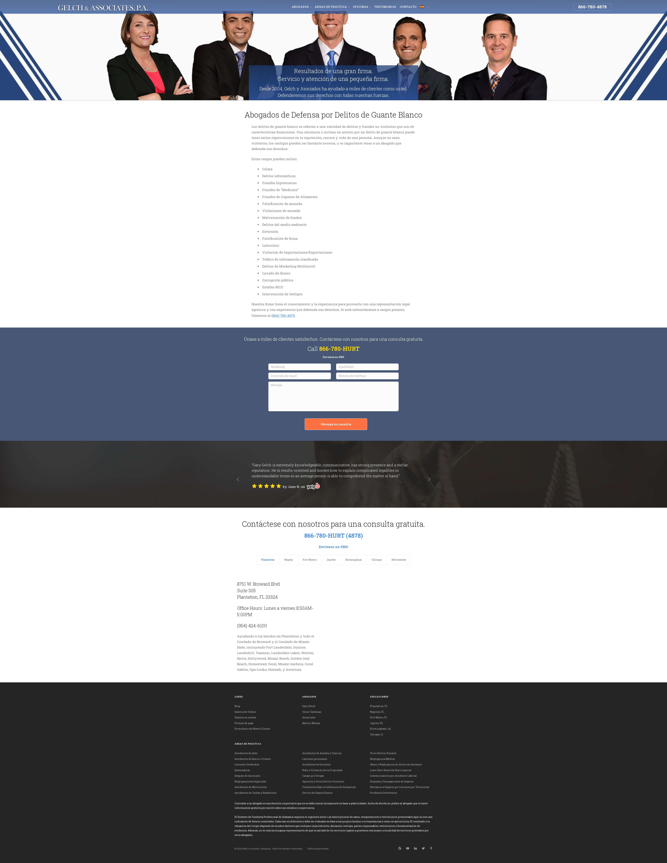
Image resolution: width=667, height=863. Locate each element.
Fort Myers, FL (378, 717)
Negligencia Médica (382, 759)
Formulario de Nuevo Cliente (252, 728)
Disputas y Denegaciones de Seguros (392, 781)
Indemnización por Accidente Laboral (393, 775)
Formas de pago (244, 723)
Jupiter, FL (376, 723)
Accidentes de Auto (246, 753)
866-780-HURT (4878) (333, 535)
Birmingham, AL (380, 728)
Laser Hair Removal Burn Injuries (390, 770)
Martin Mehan (311, 723)
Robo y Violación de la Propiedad (322, 770)
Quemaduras (242, 770)
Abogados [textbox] (309, 696)
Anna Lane (308, 717)
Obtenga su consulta (336, 424)
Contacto (408, 7)
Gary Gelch (308, 706)
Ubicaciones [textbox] (379, 696)
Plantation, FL (379, 706)
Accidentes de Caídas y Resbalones (255, 792)
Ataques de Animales (247, 775)
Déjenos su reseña (245, 717)
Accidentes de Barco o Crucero (252, 759)
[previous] (237, 479)
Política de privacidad (317, 848)
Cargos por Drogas (313, 775)
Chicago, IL (376, 734)
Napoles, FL (377, 711)
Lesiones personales (314, 759)
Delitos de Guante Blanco (317, 792)
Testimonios (385, 7)
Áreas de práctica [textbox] (247, 743)
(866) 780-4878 (283, 315)
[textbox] (333, 743)
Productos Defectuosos (383, 792)
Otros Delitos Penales (383, 753)
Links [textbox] (238, 696)
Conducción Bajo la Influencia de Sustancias (329, 787)
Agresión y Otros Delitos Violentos (323, 781)
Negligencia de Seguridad (250, 781)
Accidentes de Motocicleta (250, 787)
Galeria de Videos (245, 711)
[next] (429, 479)
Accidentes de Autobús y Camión (322, 753)
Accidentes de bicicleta (316, 764)
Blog (237, 706)
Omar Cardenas (311, 711)
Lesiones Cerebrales (246, 764)
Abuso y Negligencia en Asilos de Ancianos (396, 764)
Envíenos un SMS (333, 357)
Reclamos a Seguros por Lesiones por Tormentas (399, 787)
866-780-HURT (339, 348)
